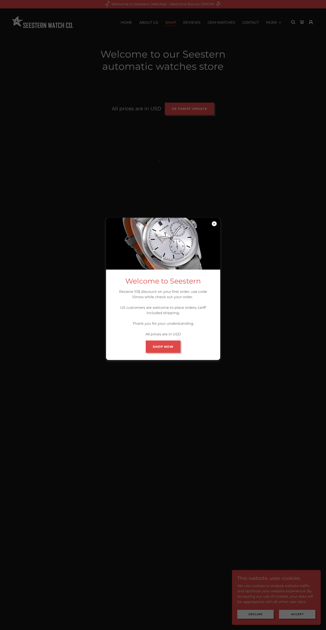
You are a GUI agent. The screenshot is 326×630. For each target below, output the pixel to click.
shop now (163, 347)
